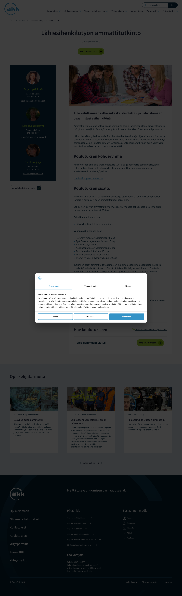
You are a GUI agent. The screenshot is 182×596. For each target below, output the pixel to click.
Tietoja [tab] (128, 286)
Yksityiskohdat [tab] (91, 286)
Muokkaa (89, 317)
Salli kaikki (126, 317)
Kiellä (55, 317)
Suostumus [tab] (54, 286)
